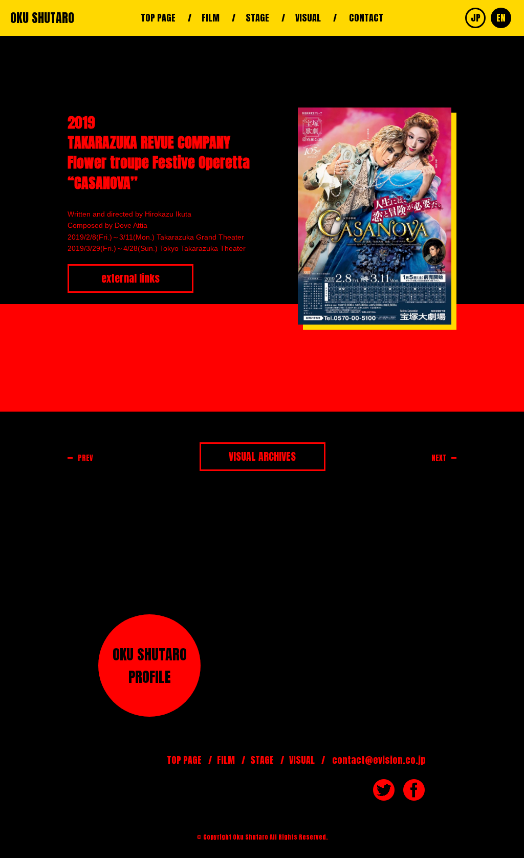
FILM (211, 18)
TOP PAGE (158, 18)
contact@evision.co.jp (379, 760)
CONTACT (366, 18)
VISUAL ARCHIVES (262, 456)
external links (130, 278)
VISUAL (308, 18)
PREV (85, 458)
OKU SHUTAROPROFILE (150, 666)
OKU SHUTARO (42, 18)
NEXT (438, 458)
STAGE (257, 18)
